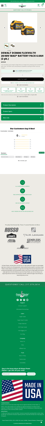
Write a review (41, 152)
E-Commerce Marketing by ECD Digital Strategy (22, 423)
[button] (22, 139)
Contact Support (22, 306)
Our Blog (22, 334)
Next (40, 27)
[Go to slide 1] (6, 46)
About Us (22, 341)
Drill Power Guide (22, 327)
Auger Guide (22, 316)
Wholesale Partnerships (22, 309)
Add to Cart (22, 79)
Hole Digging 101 (22, 330)
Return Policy (22, 355)
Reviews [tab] (4, 153)
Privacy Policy (40, 420)
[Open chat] (41, 422)
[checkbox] (33, 157)
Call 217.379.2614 (26, 10)
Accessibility (22, 362)
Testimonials (22, 359)
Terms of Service (32, 420)
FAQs (22, 345)
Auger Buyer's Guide (22, 320)
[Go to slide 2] (12, 46)
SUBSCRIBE (31, 374)
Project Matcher (22, 323)
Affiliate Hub (22, 348)
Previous (5, 27)
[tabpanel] (22, 164)
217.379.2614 (32, 284)
